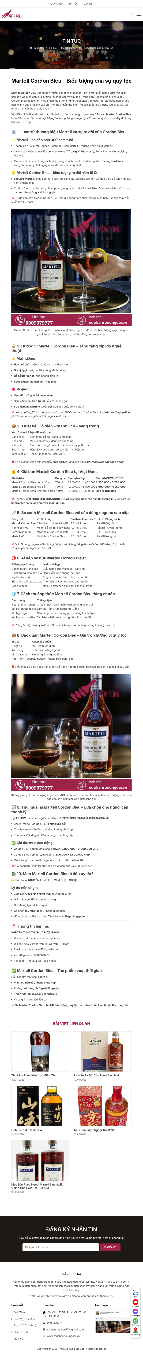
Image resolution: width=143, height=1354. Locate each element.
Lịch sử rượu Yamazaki (26, 1130)
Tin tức (73, 3)
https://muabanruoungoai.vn (42, 938)
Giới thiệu (57, 3)
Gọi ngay (135, 1325)
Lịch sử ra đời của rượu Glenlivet (96, 1075)
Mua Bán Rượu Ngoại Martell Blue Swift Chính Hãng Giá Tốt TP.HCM (37, 1186)
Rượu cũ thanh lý (24, 1325)
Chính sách (20, 1332)
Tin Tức (53, 47)
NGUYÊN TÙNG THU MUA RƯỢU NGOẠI (44, 499)
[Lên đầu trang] (134, 1345)
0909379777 (84, 866)
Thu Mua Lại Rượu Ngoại (41, 960)
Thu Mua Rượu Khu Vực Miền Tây (33, 1075)
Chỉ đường (135, 1334)
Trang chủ (38, 47)
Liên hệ (88, 3)
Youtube (135, 1306)
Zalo (135, 1297)
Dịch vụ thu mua (24, 1319)
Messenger (135, 1316)
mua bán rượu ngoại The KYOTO (96, 1130)
